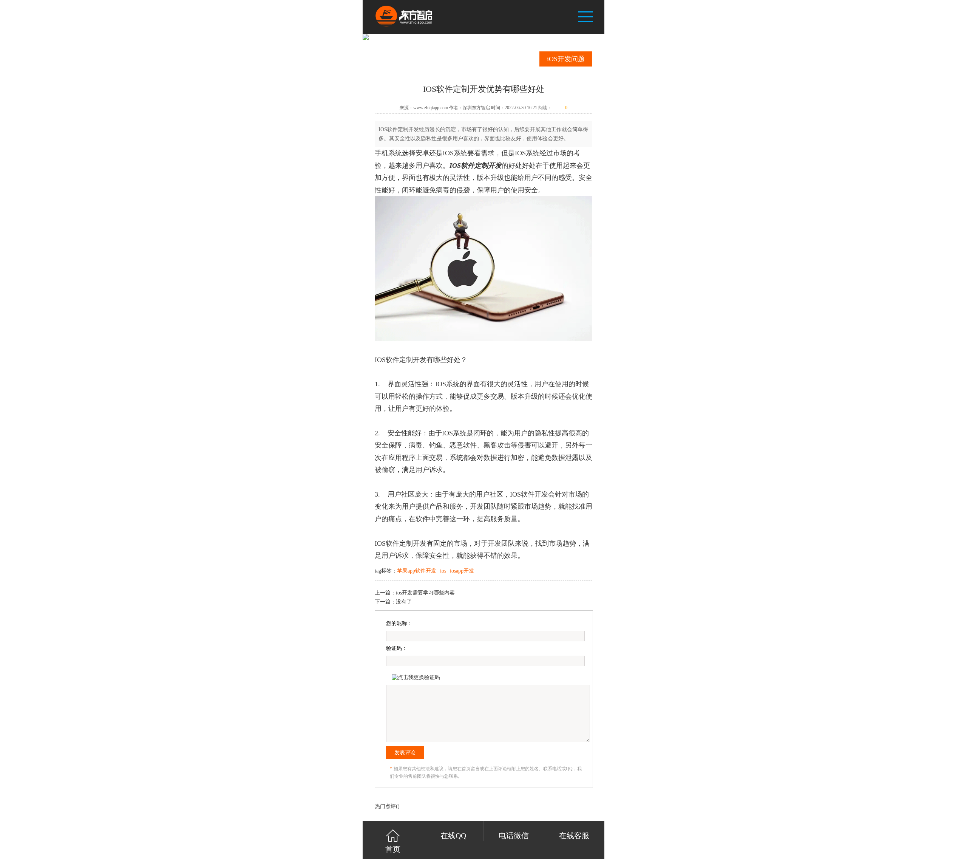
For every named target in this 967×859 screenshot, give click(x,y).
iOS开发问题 (566, 59)
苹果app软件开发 (416, 571)
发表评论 (405, 752)
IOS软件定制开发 (476, 165)
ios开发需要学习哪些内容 (425, 593)
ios (443, 571)
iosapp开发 (462, 571)
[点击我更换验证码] (416, 677)
